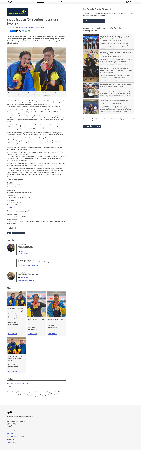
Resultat (9, 208)
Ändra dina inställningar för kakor (15, 436)
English (14, 442)
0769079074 (24, 278)
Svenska (9, 442)
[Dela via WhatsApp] (26, 31)
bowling (22, 233)
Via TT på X (10, 433)
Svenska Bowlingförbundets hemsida (17, 383)
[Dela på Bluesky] (23, 31)
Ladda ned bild (12, 334)
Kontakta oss (24, 430)
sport (9, 233)
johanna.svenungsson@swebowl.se (28, 265)
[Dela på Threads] (20, 31)
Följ (86, 21)
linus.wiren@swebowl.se (25, 253)
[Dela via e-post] (29, 31)
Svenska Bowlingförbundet (27, 27)
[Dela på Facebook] (11, 31)
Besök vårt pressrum (92, 126)
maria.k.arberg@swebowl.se (26, 280)
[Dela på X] (17, 31)
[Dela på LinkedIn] (14, 31)
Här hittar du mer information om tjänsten (18, 418)
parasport (15, 233)
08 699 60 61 (24, 251)
